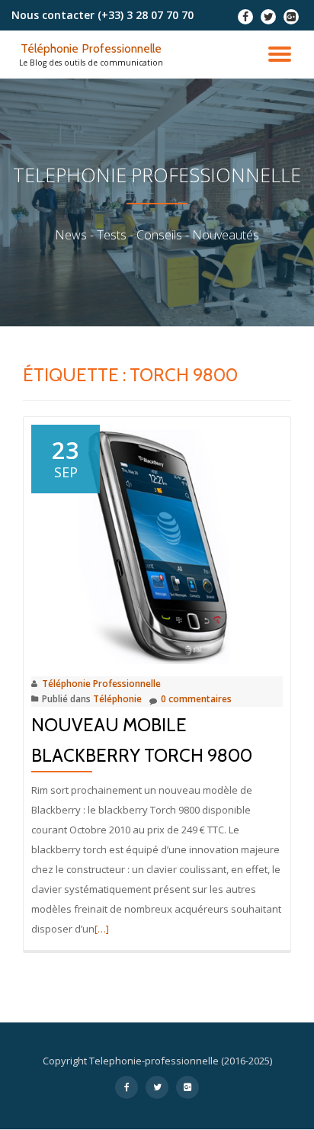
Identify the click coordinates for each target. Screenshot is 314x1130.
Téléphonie (117, 698)
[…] (102, 929)
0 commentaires (196, 698)
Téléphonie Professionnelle (91, 48)
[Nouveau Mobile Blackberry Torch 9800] (157, 543)
